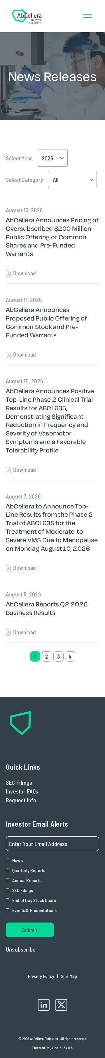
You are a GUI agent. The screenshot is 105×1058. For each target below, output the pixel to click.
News (17, 860)
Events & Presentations (34, 910)
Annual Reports (26, 880)
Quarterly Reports (28, 870)
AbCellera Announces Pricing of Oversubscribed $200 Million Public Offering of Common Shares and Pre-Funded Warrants (52, 237)
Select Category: (25, 179)
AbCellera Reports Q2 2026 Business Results (47, 608)
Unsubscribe (21, 949)
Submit (29, 930)
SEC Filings (28, 782)
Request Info (30, 800)
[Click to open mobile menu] (87, 16)
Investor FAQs (31, 791)
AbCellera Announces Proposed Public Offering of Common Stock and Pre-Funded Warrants (46, 322)
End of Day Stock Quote (34, 900)
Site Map (69, 977)
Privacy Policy (41, 977)
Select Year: (20, 158)
